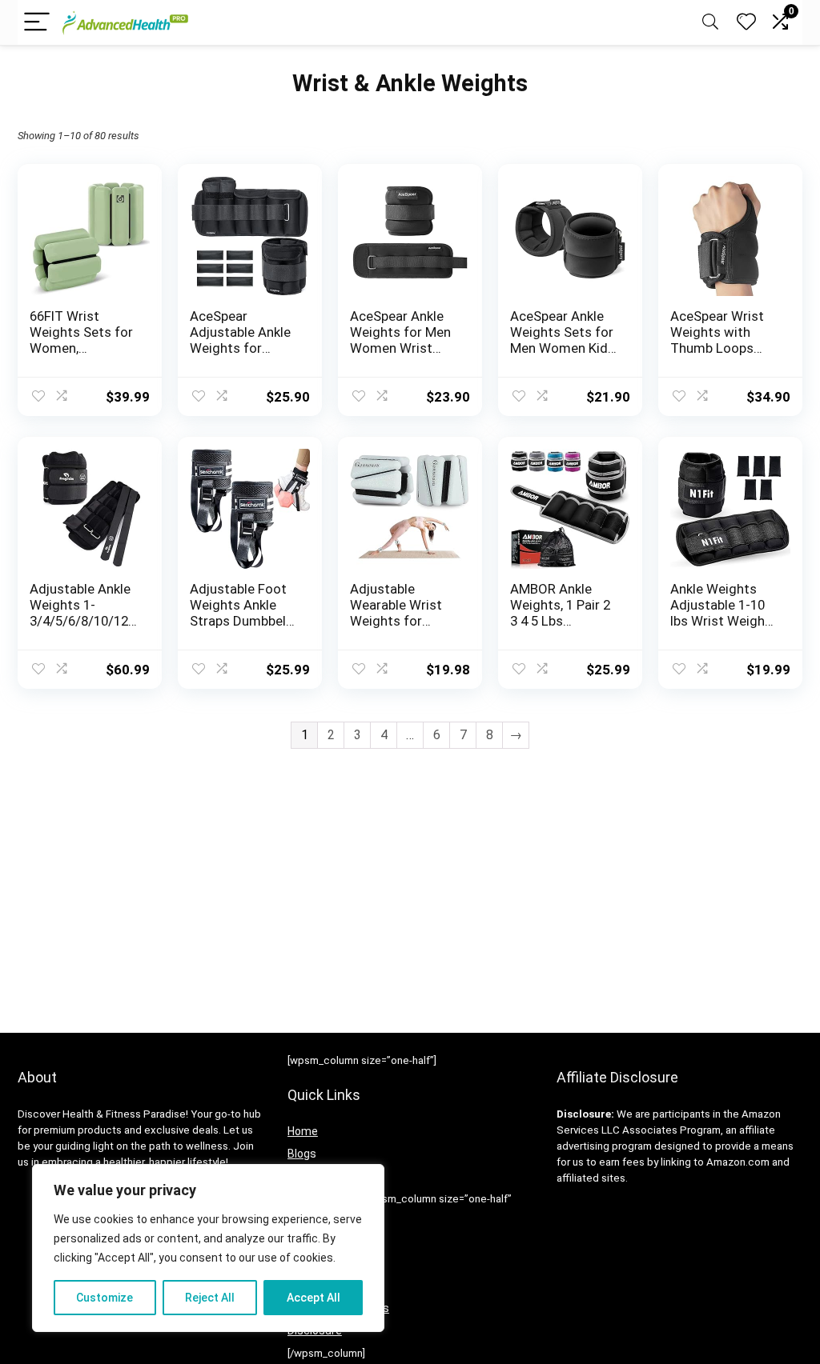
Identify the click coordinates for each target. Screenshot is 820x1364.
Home (302, 1131)
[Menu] (37, 23)
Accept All (313, 1297)
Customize (104, 1297)
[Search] (710, 23)
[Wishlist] (746, 22)
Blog (298, 1153)
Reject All (210, 1297)
